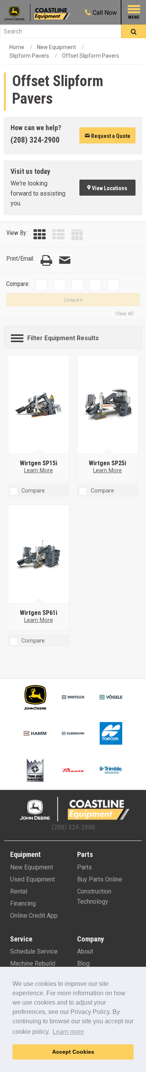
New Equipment (56, 47)
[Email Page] (64, 260)
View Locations (109, 188)
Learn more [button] (68, 1031)
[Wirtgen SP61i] (38, 554)
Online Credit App (34, 915)
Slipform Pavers (29, 56)
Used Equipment (32, 879)
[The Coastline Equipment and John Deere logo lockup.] (73, 809)
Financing (23, 903)
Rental (18, 891)
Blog (83, 963)
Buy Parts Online (99, 879)
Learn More (38, 470)
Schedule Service (34, 951)
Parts (84, 867)
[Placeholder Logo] (17, 12)
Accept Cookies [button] (73, 1052)
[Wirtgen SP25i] (107, 405)
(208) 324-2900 (35, 140)
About (85, 951)
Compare (73, 300)
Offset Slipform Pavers (90, 56)
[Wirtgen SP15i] (38, 405)
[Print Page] (46, 260)
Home (16, 47)
